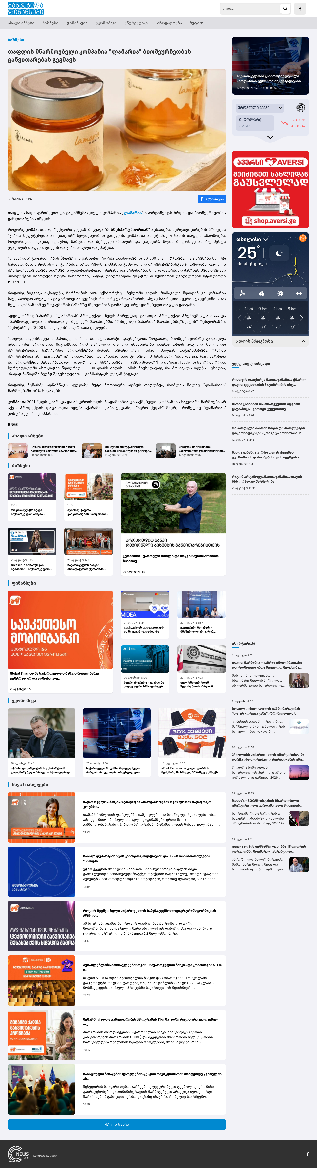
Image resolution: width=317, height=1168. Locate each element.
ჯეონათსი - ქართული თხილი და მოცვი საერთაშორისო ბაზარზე (171, 558)
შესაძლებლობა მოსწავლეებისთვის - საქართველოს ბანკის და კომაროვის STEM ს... (152, 967)
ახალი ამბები (21, 23)
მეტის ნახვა (117, 1124)
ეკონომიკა (106, 23)
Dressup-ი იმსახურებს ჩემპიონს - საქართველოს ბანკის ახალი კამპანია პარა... (30, 567)
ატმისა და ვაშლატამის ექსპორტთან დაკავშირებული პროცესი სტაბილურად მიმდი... (40, 770)
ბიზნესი (50, 23)
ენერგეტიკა (136, 23)
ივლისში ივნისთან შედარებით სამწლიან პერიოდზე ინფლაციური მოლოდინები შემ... (198, 684)
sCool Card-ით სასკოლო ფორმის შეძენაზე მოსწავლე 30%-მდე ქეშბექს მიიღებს (189, 770)
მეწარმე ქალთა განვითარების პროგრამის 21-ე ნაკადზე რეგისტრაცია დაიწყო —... (87, 512)
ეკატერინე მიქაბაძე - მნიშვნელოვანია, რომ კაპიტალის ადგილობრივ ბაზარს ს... (199, 630)
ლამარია (133, 212)
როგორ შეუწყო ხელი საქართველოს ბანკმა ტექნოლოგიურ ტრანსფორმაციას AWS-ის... (31, 512)
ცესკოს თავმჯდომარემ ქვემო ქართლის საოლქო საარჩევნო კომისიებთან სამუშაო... (53, 449)
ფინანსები (77, 23)
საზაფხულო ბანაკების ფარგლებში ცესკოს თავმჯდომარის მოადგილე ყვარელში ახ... (152, 1076)
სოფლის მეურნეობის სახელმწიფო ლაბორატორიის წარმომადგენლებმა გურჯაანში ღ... (202, 449)
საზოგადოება (169, 23)
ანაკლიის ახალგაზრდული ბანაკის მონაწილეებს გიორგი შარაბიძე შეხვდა (127, 449)
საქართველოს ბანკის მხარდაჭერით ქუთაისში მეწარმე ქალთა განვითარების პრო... (85, 567)
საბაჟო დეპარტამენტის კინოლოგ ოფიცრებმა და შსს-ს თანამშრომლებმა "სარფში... (146, 858)
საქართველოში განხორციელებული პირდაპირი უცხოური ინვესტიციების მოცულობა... (113, 770)
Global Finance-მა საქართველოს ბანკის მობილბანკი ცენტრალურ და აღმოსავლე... (54, 676)
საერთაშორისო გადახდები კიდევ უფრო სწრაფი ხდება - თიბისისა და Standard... (145, 684)
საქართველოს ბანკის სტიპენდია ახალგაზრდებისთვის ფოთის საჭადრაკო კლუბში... (147, 804)
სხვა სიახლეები (30, 784)
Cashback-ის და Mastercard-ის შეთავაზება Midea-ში (144, 629)
